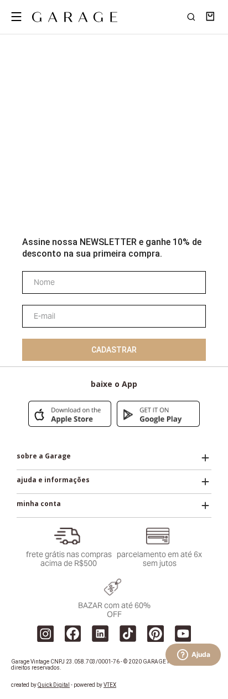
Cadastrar (114, 349)
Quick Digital (54, 685)
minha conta (39, 503)
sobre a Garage (44, 456)
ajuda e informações (53, 480)
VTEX (109, 685)
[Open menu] (16, 16)
